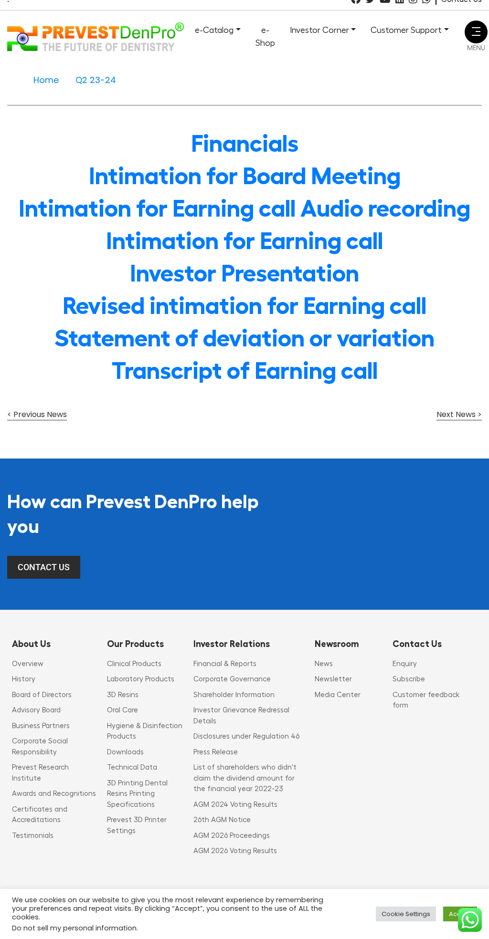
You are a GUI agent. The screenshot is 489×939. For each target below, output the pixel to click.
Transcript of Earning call (245, 371)
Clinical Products (134, 664)
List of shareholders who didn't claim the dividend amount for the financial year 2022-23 (245, 778)
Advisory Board (36, 710)
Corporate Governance (232, 679)
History (23, 679)
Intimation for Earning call (244, 241)
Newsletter (333, 679)
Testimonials (32, 835)
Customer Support (406, 30)
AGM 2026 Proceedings (231, 835)
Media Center (338, 695)
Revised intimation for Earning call (244, 306)
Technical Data (132, 767)
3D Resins (122, 695)
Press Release (215, 752)
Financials (244, 144)
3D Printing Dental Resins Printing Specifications (137, 794)
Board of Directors (42, 695)
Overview (27, 664)
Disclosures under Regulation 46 (246, 736)
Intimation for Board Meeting (245, 176)
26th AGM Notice (222, 820)
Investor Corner (319, 30)
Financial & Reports (224, 664)
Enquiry (405, 664)
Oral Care (122, 710)
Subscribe (409, 679)
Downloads (125, 752)
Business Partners (41, 726)
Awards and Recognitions (54, 793)
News (324, 664)
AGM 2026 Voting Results (235, 851)
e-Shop (265, 36)
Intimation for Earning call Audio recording (244, 208)
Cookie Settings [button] (406, 913)
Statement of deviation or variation (244, 338)
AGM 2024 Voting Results (235, 804)
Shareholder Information (234, 695)
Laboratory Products (140, 679)
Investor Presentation (244, 273)
